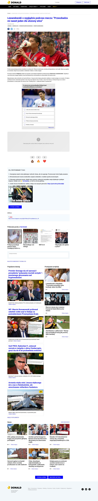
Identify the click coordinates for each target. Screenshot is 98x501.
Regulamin (69, 488)
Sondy (54, 488)
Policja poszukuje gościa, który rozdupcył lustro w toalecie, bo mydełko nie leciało (14, 248)
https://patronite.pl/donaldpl (55, 183)
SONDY (49, 6)
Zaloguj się (78, 2)
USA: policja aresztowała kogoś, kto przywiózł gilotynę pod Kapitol (17, 438)
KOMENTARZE (24, 6)
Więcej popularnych (13, 417)
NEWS (9, 6)
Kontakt (58, 488)
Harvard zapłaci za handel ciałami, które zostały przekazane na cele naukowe (17, 462)
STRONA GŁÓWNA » (15, 207)
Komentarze (34, 488)
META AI (42, 245)
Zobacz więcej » (12, 304)
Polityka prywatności (32, 489)
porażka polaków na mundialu (25, 25)
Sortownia (25, 181)
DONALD (9, 13)
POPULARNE (43, 6)
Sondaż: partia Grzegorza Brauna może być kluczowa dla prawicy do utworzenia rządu (38, 439)
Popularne (40, 488)
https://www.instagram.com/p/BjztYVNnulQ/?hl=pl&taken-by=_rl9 (23, 218)
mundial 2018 (15, 25)
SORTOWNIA (16, 6)
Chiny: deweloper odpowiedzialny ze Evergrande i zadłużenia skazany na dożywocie (36, 463)
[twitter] (12, 29)
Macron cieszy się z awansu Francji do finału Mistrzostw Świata (55, 308)
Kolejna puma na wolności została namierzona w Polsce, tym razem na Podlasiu (58, 463)
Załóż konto (86, 2)
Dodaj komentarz (13, 253)
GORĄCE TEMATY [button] (33, 6)
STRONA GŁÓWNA (41, 477)
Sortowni (23, 227)
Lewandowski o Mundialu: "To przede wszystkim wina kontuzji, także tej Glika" (55, 285)
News (29, 488)
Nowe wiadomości (65, 422)
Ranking (44, 488)
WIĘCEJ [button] (54, 6)
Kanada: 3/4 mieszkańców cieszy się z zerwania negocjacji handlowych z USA (59, 438)
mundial (9, 25)
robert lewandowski (38, 25)
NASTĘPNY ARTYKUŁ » (55, 477)
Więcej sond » (51, 127)
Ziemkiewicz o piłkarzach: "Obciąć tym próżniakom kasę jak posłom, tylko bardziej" (57, 332)
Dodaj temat (63, 488)
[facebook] (9, 29)
